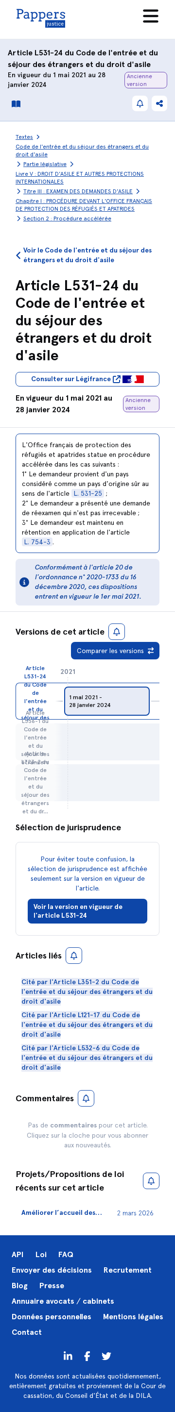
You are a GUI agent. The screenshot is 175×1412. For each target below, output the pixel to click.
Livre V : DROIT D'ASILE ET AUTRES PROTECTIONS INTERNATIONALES (80, 177)
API (18, 1254)
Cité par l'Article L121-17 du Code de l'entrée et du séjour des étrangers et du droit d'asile (87, 1025)
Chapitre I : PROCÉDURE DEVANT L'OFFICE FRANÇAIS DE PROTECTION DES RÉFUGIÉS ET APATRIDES (84, 205)
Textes (24, 137)
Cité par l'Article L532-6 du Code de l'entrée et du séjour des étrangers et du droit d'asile (87, 1058)
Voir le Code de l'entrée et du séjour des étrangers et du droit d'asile (87, 255)
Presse (51, 1285)
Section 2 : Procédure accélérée (67, 218)
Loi (41, 1254)
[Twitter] (87, 1356)
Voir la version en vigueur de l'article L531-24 (78, 911)
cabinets (98, 1301)
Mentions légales (133, 1316)
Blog (20, 1285)
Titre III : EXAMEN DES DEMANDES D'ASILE (78, 191)
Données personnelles (51, 1316)
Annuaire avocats (43, 1301)
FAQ (65, 1254)
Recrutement (128, 1270)
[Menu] (150, 16)
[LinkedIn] (68, 1356)
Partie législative (45, 164)
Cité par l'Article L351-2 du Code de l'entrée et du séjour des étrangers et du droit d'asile (87, 992)
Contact (27, 1332)
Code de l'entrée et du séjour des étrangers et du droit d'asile (82, 150)
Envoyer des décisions (52, 1270)
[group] (107, 701)
